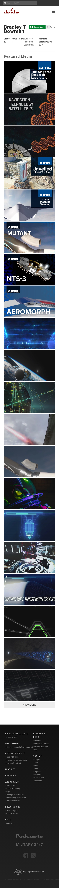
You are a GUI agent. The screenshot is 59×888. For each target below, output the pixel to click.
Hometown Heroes (41, 744)
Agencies (9, 823)
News (35, 766)
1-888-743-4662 (11, 757)
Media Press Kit (11, 814)
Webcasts (37, 781)
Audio (35, 769)
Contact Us (10, 786)
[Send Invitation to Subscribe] (54, 27)
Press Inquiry (12, 807)
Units (8, 820)
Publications (38, 778)
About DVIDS (12, 782)
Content (38, 756)
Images (36, 760)
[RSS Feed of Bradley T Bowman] (51, 27)
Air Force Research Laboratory (29, 42)
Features (10, 769)
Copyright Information (14, 795)
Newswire (10, 776)
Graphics (37, 772)
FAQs (7, 792)
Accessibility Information (15, 798)
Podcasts (37, 775)
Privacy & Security (12, 789)
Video (35, 763)
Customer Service (12, 801)
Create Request (12, 811)
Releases (37, 741)
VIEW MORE (29, 704)
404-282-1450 (11, 737)
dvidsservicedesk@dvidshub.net (19, 747)
